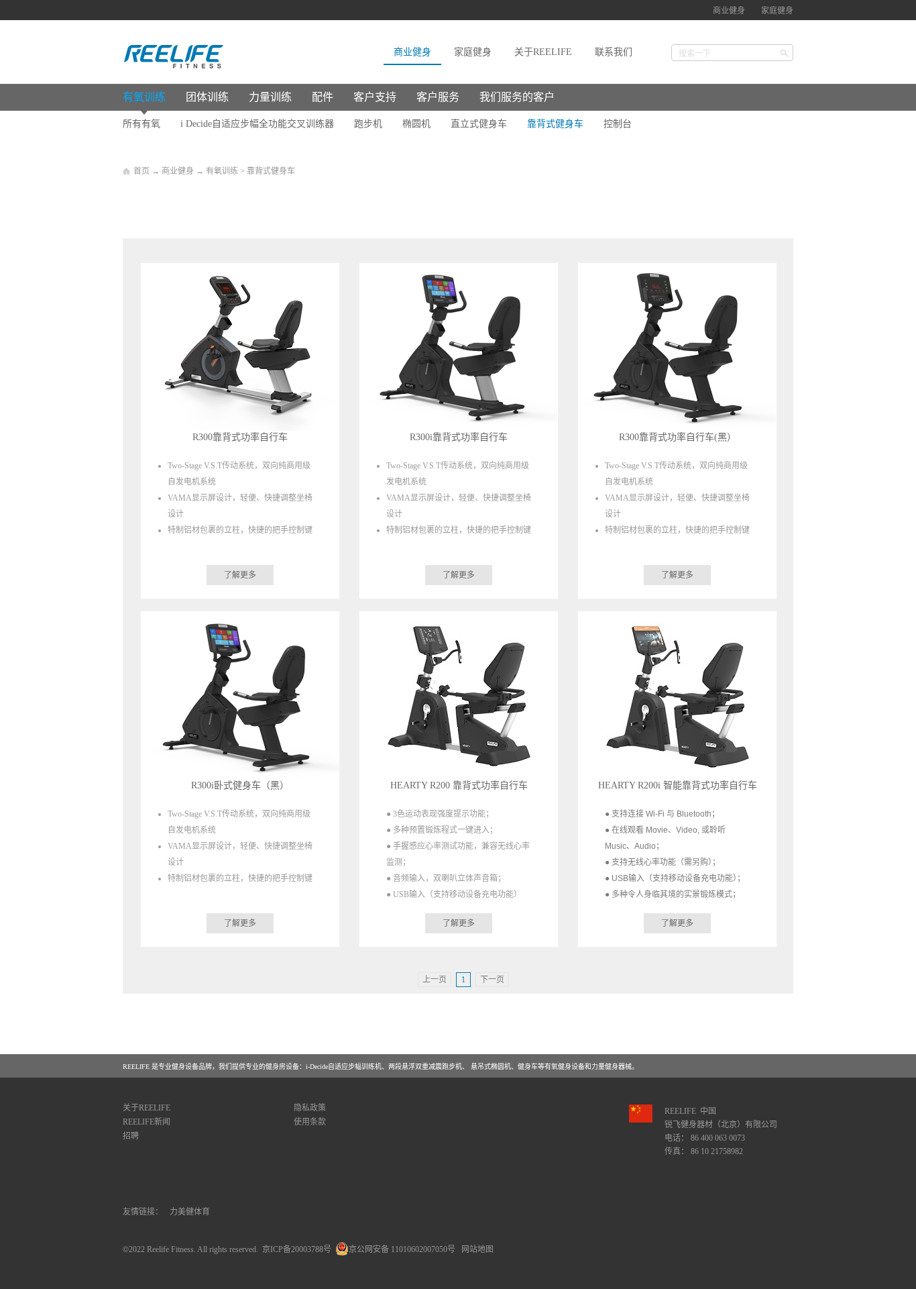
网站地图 (475, 1249)
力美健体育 (190, 1212)
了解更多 (240, 575)
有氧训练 (222, 171)
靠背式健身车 (271, 171)
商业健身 (178, 171)
